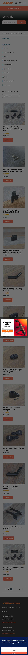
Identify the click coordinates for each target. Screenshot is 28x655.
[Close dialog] (26, 319)
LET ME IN (7, 330)
